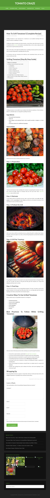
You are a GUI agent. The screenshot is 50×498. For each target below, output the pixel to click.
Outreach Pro (20, 494)
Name (8, 401)
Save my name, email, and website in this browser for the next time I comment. (23, 421)
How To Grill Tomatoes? (38, 379)
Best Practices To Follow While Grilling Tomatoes (17, 76)
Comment (9, 388)
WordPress (35, 494)
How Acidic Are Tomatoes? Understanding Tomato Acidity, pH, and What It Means (21, 442)
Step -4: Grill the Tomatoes (15, 72)
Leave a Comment (40, 35)
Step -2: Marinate (13, 69)
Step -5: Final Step (13, 73)
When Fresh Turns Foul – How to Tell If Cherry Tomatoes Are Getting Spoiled (20, 437)
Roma (27, 353)
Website (8, 413)
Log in (39, 494)
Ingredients (12, 65)
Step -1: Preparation (14, 68)
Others (12, 379)
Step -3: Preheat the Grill (14, 70)
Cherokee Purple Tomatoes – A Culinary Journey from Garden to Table (19, 445)
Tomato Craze (25, 3)
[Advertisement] (25, 19)
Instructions (12, 66)
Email (8, 407)
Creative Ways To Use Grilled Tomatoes (16, 74)
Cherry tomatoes (32, 353)
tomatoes (16, 45)
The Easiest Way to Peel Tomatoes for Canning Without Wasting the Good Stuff (21, 440)
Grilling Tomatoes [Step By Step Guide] (15, 64)
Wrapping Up (10, 77)
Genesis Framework (28, 494)
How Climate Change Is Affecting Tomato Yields (15, 448)
